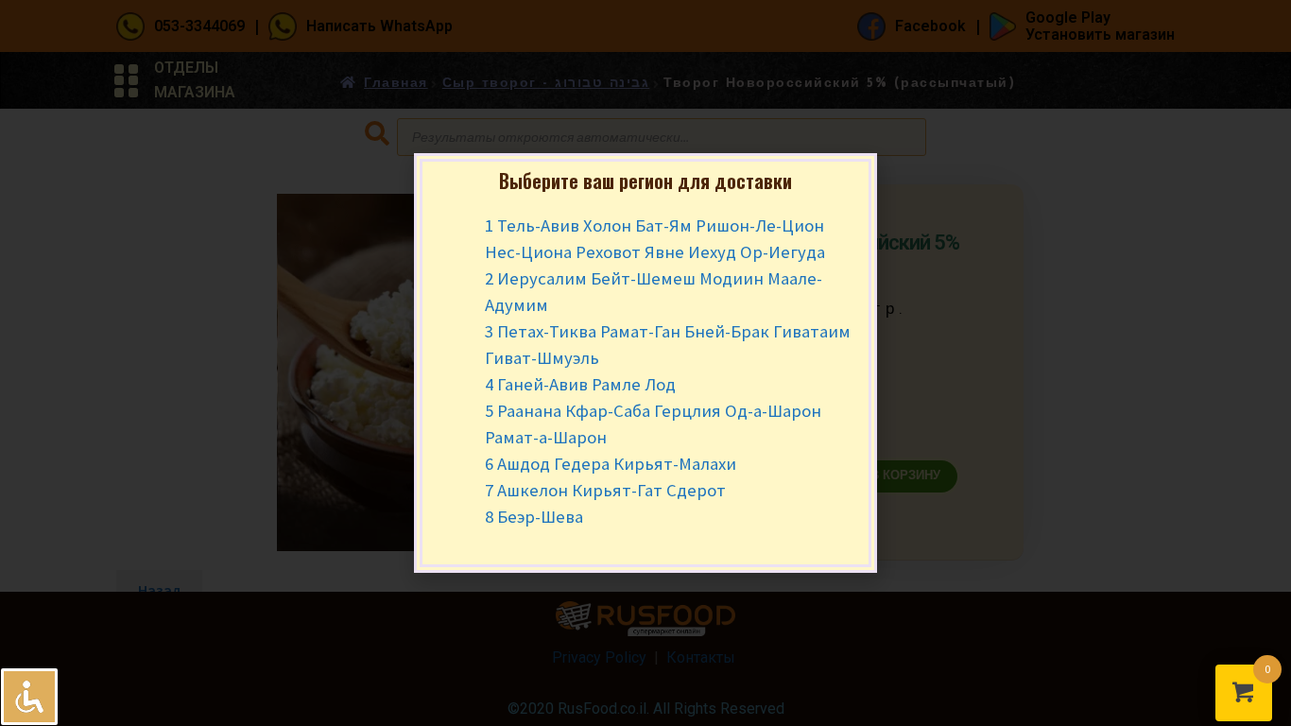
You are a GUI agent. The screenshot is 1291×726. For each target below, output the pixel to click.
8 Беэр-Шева (534, 516)
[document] (645, 363)
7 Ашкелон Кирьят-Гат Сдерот (605, 490)
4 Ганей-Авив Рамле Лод (580, 384)
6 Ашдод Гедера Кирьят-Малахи (610, 464)
